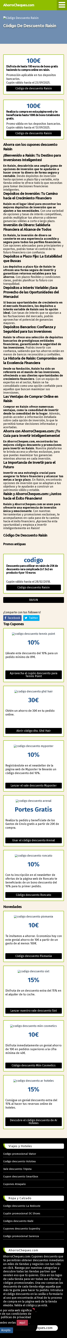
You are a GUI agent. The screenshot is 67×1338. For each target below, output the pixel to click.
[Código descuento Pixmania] (33, 916)
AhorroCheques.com (18, 5)
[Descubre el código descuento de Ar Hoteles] (33, 1080)
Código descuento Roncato (33, 895)
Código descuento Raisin (33, 587)
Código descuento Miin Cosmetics (34, 1065)
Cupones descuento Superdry (21, 1228)
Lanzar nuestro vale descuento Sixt (33, 1010)
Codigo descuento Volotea (19, 1161)
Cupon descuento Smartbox (20, 1176)
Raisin (33, 600)
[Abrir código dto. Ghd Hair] (33, 691)
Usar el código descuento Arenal (33, 840)
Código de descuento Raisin (33, 88)
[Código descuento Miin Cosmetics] (33, 1026)
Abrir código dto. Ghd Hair (33, 730)
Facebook (13, 618)
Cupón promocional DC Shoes (21, 1213)
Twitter (32, 618)
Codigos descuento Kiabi (18, 1221)
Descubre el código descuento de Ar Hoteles (33, 1121)
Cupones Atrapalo (14, 1184)
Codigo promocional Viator (19, 1153)
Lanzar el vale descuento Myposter (34, 785)
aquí (22, 1322)
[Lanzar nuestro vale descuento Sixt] (33, 971)
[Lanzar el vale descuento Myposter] (33, 746)
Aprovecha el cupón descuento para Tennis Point (33, 675)
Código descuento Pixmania (33, 956)
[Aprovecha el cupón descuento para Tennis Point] (33, 633)
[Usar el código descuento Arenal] (33, 801)
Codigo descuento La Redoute (21, 1206)
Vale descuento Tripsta (17, 1169)
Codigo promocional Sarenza (21, 1236)
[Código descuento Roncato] (33, 855)
